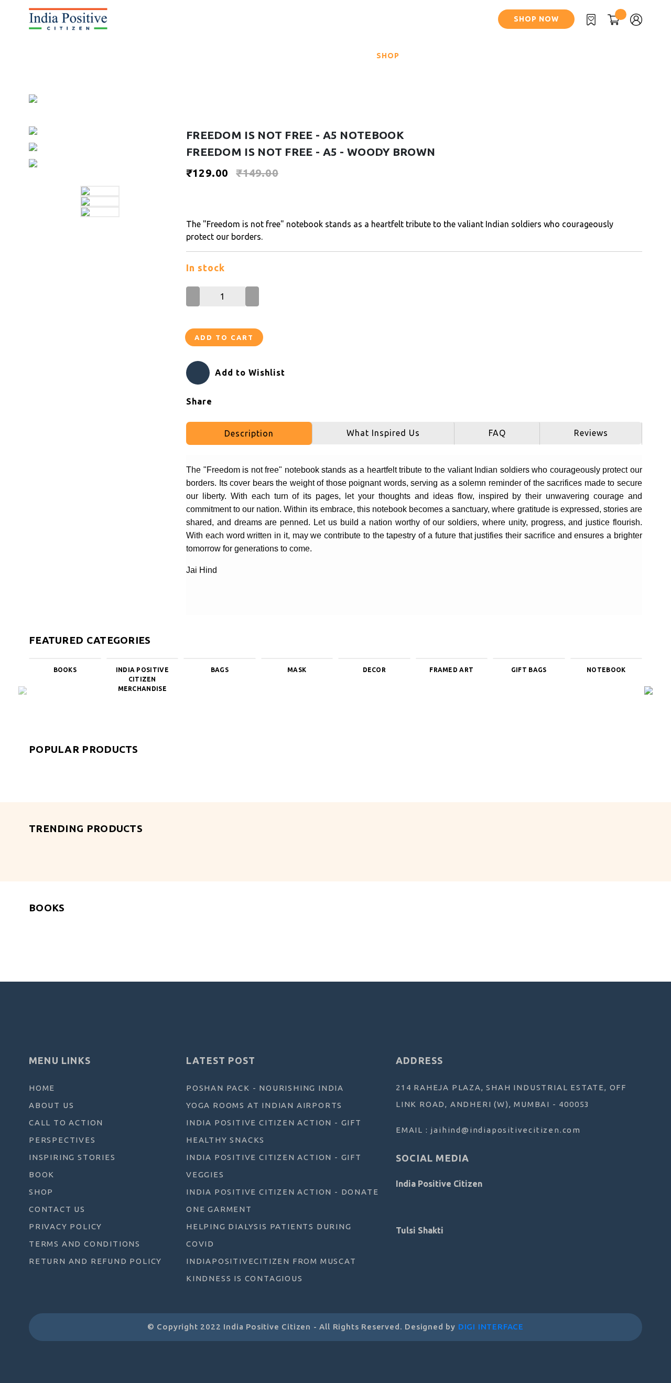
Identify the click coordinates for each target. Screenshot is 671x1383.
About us (51, 1105)
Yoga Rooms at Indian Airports (264, 1105)
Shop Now (536, 19)
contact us (57, 1209)
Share (199, 401)
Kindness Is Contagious (244, 1278)
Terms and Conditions (84, 1243)
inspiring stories (283, 55)
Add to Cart (224, 337)
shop (387, 55)
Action (144, 55)
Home (47, 55)
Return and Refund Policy (95, 1261)
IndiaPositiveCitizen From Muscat (271, 1261)
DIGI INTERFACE (491, 1326)
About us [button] (87, 55)
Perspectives (202, 55)
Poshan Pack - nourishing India (265, 1087)
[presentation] (22, 689)
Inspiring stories (72, 1157)
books (350, 55)
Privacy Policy (65, 1226)
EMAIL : (488, 1129)
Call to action (66, 1122)
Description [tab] (249, 433)
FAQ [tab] (497, 433)
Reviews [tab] (591, 433)
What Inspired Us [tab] (383, 433)
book (42, 1174)
